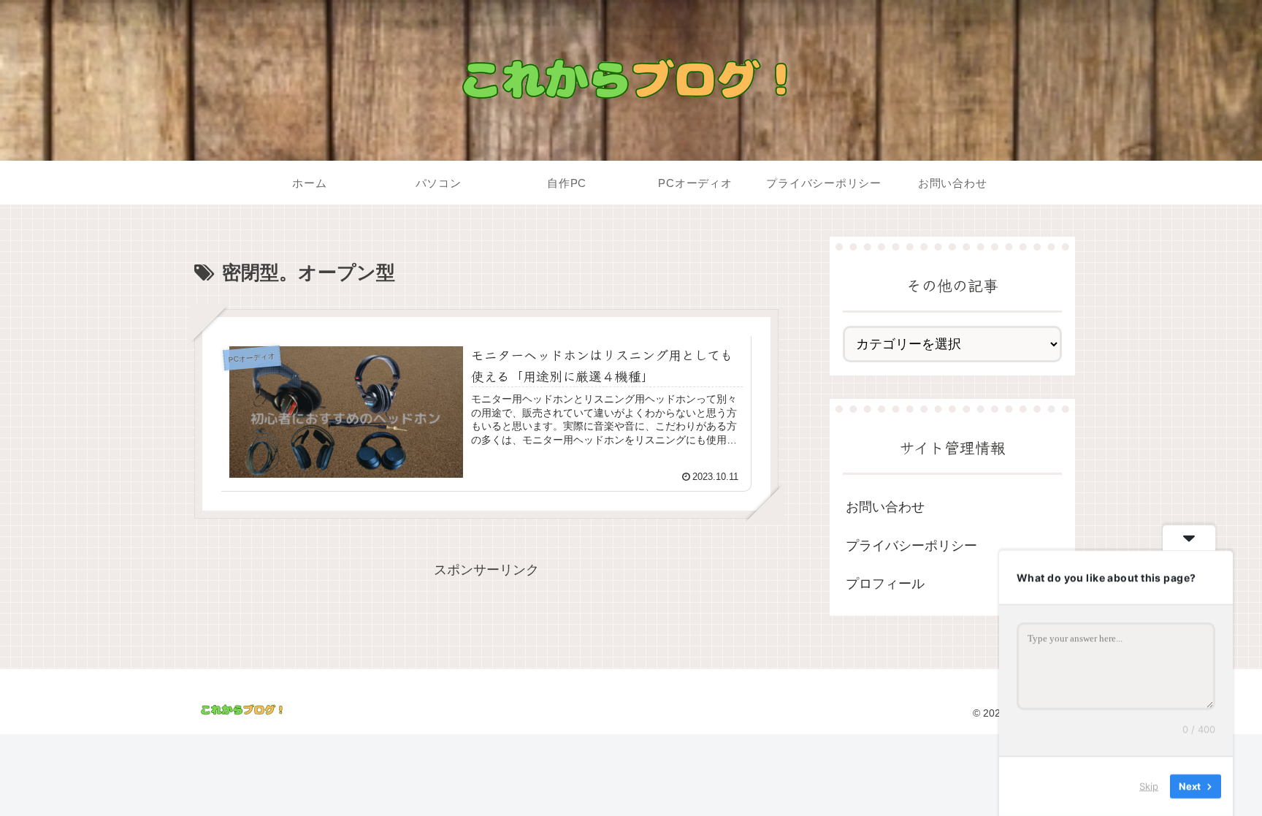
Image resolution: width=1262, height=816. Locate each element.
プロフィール (885, 583)
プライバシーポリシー (911, 545)
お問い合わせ (885, 507)
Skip (1148, 786)
